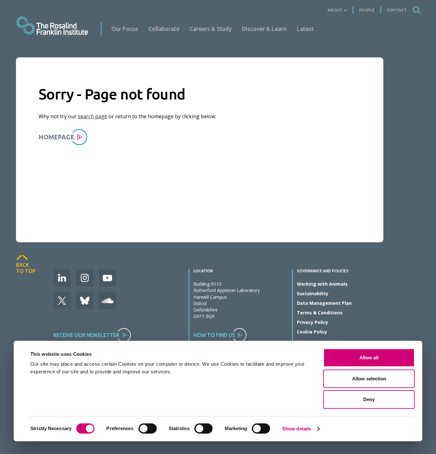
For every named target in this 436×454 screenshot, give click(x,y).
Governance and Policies (323, 271)
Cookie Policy (312, 332)
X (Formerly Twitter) (62, 300)
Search (416, 9)
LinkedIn (62, 278)
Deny (369, 399)
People (367, 10)
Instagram (85, 278)
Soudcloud (107, 300)
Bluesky (85, 300)
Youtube (107, 278)
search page (92, 116)
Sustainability (312, 293)
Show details (296, 428)
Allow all (369, 357)
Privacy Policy (312, 322)
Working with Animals (322, 284)
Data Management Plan (324, 303)
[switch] (148, 428)
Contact (397, 10)
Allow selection (369, 378)
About (334, 10)
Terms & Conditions (319, 313)
